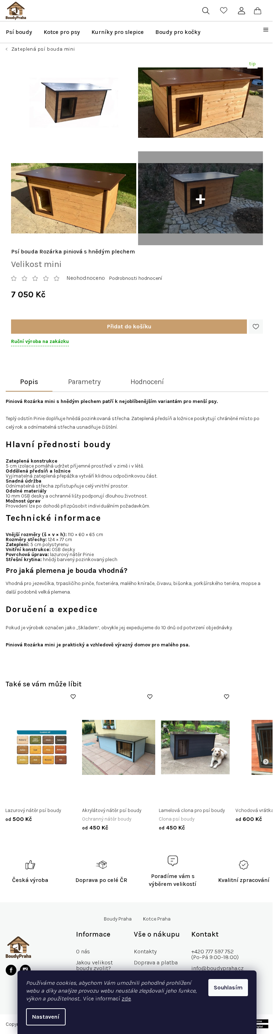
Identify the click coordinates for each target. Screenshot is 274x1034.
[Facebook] (11, 970)
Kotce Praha (157, 919)
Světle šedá (116, 795)
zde (126, 998)
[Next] (266, 762)
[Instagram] (25, 970)
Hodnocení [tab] (147, 382)
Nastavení (46, 1016)
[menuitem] (19, 32)
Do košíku (129, 326)
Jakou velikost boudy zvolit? (94, 965)
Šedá (92, 795)
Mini (169, 795)
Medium (188, 795)
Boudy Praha (118, 919)
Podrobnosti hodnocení (135, 278)
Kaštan (34, 795)
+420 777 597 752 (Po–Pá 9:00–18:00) (215, 954)
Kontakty (145, 951)
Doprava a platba (156, 962)
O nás (83, 951)
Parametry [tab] (84, 382)
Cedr (16, 795)
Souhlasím (228, 987)
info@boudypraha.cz (217, 968)
